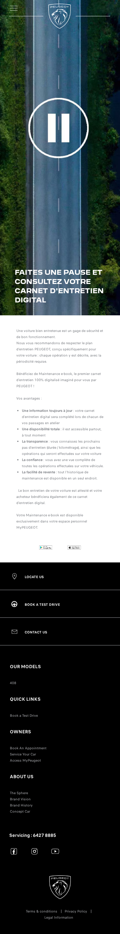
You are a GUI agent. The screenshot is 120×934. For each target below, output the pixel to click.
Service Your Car (23, 754)
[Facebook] (14, 851)
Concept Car (20, 811)
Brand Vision (20, 799)
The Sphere (19, 792)
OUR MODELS (25, 666)
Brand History (21, 805)
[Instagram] (34, 851)
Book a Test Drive (24, 715)
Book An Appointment (28, 748)
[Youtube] (55, 851)
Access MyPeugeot (25, 760)
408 (13, 682)
